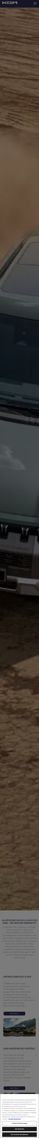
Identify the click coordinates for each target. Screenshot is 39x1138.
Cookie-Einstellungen (19, 1123)
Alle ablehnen (19, 1129)
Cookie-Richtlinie (14, 1119)
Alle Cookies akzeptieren (19, 1135)
